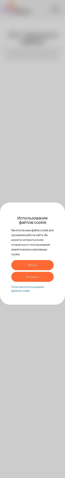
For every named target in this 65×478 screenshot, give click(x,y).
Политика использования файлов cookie (27, 289)
